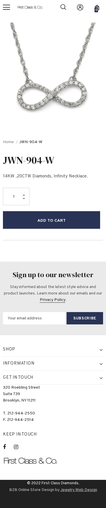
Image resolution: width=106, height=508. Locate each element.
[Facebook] (8, 447)
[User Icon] (80, 7)
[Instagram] (19, 447)
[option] (53, 67)
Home (8, 142)
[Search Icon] (63, 7)
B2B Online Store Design (31, 489)
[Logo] (32, 7)
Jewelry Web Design (78, 489)
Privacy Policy (52, 299)
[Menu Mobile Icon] (6, 7)
